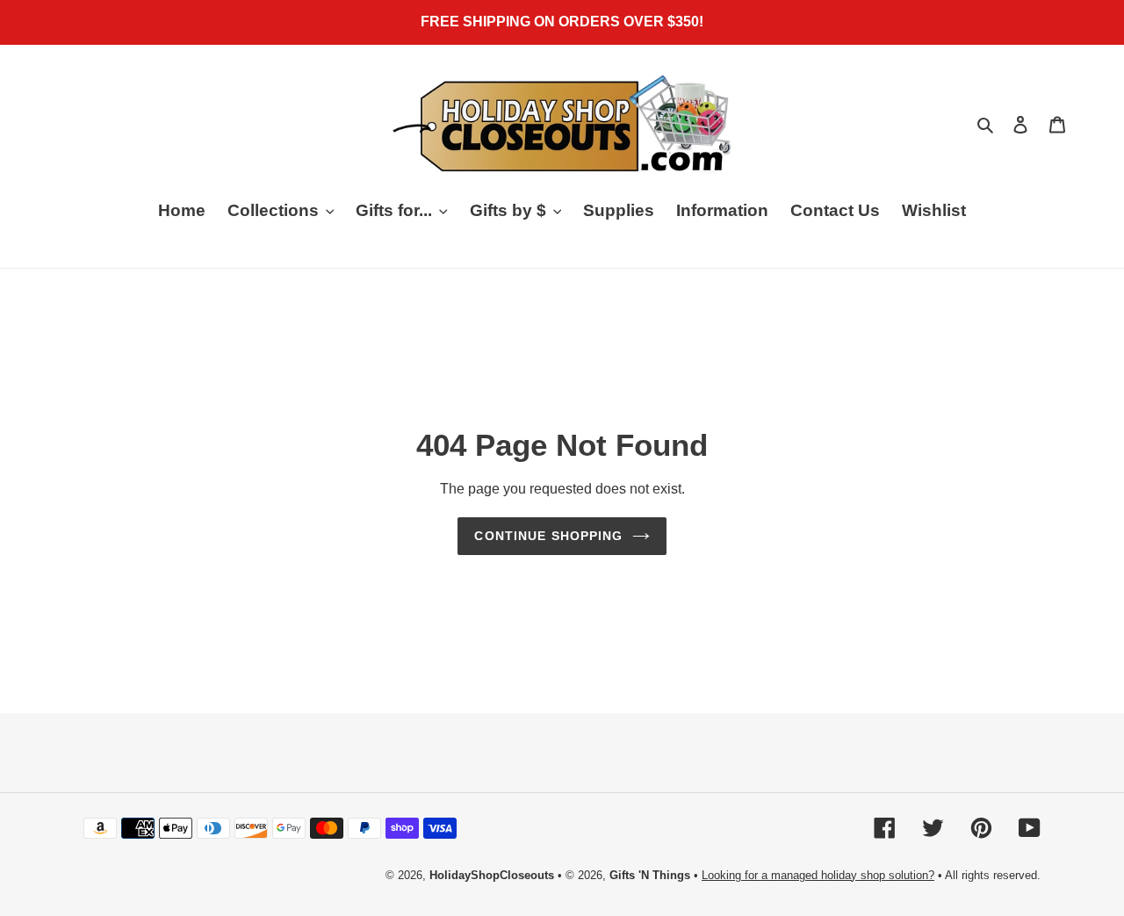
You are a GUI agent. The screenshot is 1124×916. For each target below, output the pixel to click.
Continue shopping (548, 536)
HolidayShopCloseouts (491, 875)
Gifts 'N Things (649, 875)
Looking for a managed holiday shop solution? (818, 875)
